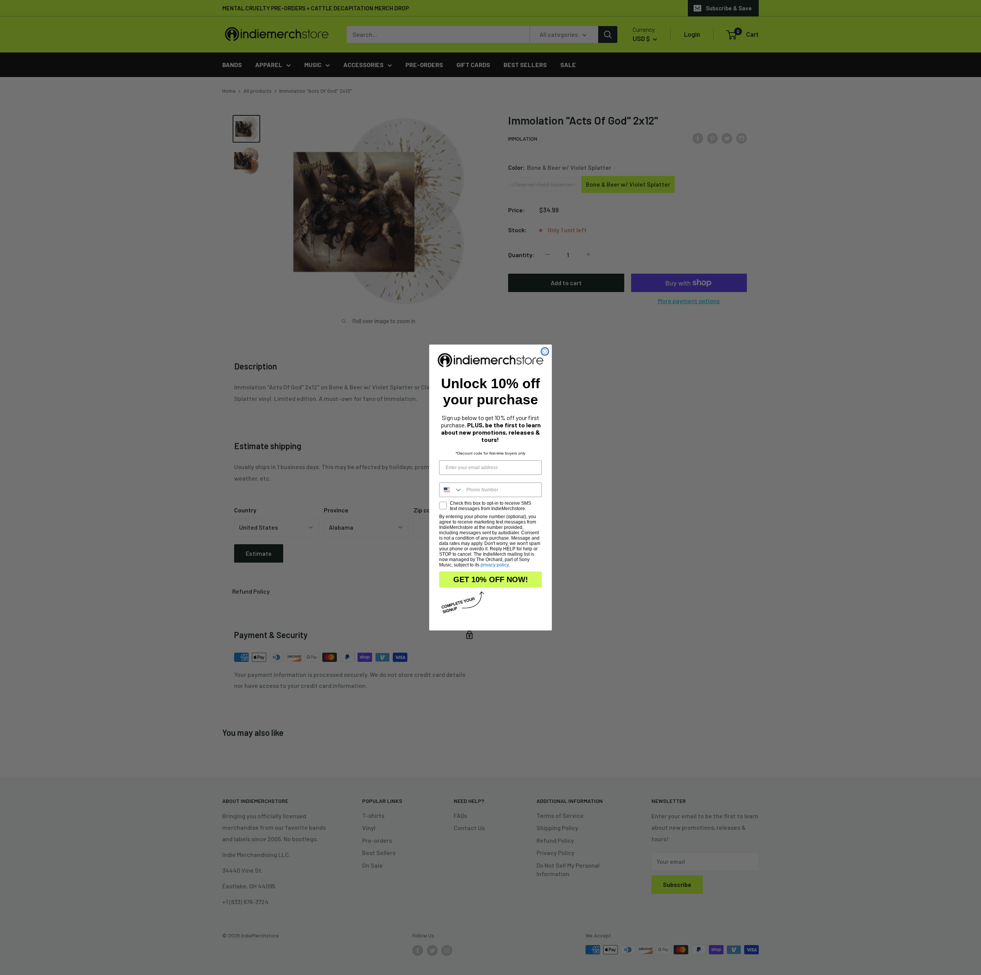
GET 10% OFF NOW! (490, 579)
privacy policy (495, 565)
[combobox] (451, 490)
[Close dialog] (545, 351)
